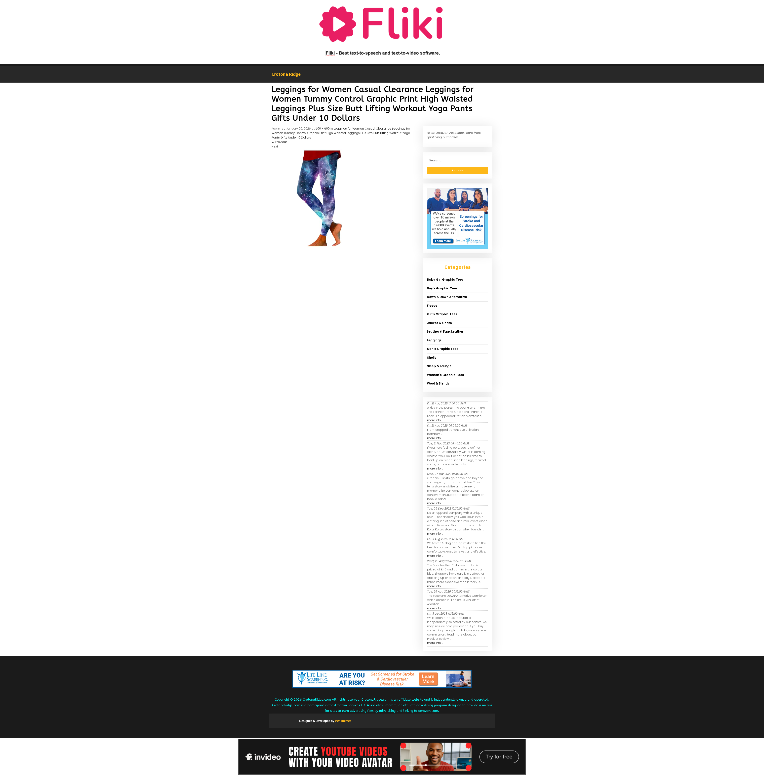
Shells (431, 357)
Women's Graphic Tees (445, 375)
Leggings (434, 340)
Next (277, 146)
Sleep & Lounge (439, 366)
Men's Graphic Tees (442, 349)
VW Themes (342, 720)
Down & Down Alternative (447, 297)
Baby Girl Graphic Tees (445, 279)
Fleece (432, 306)
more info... (435, 420)
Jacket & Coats (439, 323)
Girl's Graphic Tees (442, 314)
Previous (279, 142)
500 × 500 (323, 128)
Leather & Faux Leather (445, 331)
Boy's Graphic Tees (442, 288)
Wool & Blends (438, 383)
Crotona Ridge (286, 74)
